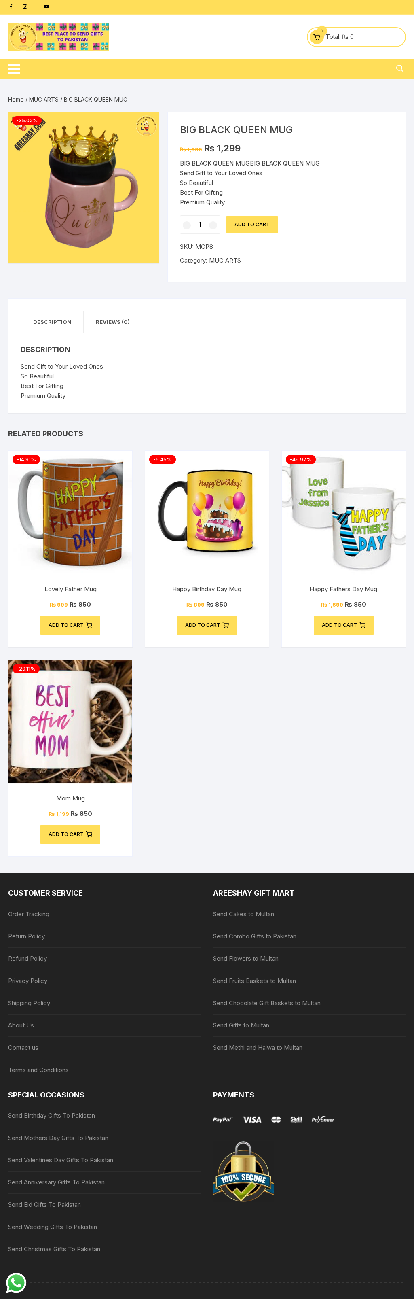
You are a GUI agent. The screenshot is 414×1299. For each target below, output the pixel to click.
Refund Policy (27, 958)
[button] (145, 127)
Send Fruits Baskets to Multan (254, 981)
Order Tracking (28, 914)
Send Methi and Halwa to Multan (257, 1047)
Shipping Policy (29, 1003)
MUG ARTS (44, 99)
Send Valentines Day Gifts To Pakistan (60, 1160)
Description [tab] (52, 321)
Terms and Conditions (38, 1070)
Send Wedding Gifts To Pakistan (52, 1227)
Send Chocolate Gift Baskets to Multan (267, 1003)
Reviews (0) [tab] (113, 321)
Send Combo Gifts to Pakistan (254, 936)
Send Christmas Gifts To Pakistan (54, 1249)
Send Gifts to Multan (241, 1025)
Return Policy (26, 936)
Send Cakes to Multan (243, 914)
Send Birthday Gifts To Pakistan (51, 1115)
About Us (21, 1025)
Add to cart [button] (66, 625)
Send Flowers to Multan (246, 958)
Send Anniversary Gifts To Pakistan (56, 1182)
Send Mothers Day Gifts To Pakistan (58, 1138)
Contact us (23, 1047)
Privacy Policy (27, 981)
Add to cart (252, 224)
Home (16, 99)
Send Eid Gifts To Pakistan (44, 1204)
